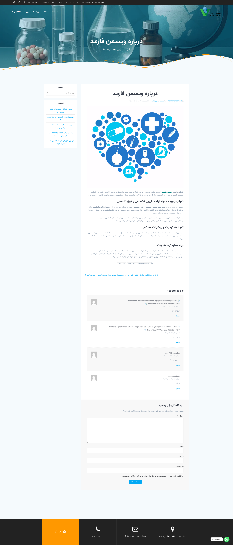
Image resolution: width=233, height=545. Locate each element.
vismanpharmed (175, 101)
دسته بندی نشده (157, 101)
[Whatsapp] (226, 539)
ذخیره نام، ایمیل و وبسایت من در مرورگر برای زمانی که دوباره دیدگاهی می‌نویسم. (151, 476)
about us (131, 264)
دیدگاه (180, 416)
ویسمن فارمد (121, 264)
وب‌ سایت (179, 466)
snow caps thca (174, 376)
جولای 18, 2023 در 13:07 (171, 306)
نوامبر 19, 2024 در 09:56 (171, 333)
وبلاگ (37, 12)
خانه (53, 12)
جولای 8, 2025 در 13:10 (172, 356)
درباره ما (26, 12)
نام (181, 446)
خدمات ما (45, 12)
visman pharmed (143, 264)
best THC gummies (172, 353)
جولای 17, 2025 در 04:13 (171, 379)
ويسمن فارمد (167, 192)
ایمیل (180, 456)
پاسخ (178, 316)
